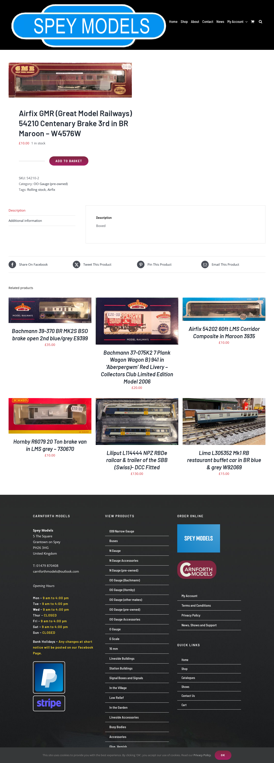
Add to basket (68, 161)
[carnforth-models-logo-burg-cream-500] (198, 554)
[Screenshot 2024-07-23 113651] (198, 526)
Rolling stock (36, 189)
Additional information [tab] (25, 220)
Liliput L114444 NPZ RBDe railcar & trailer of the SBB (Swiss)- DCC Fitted (137, 460)
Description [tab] (17, 210)
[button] (260, 21)
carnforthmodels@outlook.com (56, 571)
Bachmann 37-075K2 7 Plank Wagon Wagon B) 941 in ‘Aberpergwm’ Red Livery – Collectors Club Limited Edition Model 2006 (137, 367)
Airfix (51, 189)
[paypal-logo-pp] (49, 663)
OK (223, 755)
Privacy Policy (202, 755)
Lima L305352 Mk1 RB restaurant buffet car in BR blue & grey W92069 (224, 460)
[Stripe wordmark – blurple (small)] (49, 697)
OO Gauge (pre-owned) (51, 184)
